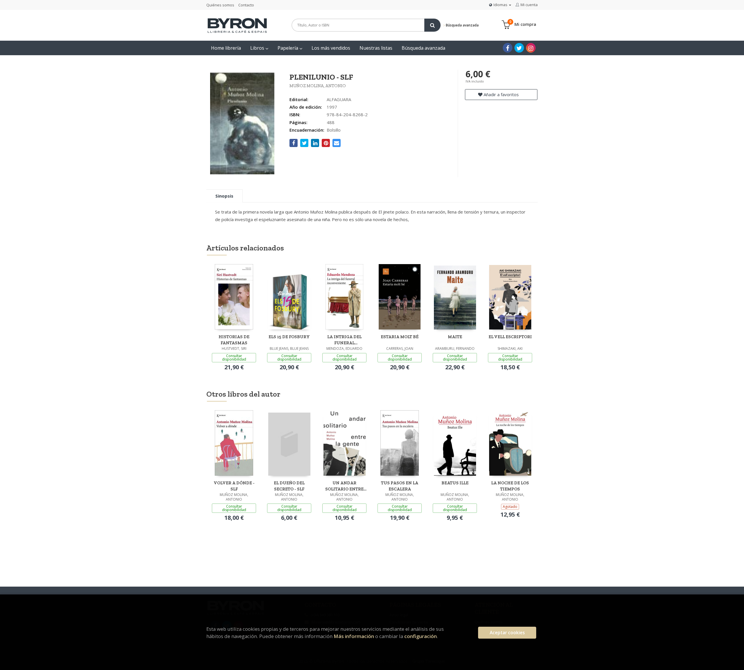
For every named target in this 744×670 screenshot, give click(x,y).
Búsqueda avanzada (462, 25)
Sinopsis (224, 196)
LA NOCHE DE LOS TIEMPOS (510, 486)
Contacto (246, 5)
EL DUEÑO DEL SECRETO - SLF (289, 486)
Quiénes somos (220, 5)
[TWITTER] (519, 48)
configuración (420, 636)
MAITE (455, 336)
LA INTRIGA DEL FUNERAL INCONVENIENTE (344, 339)
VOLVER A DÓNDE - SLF (234, 486)
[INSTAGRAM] (531, 48)
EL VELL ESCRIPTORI (510, 336)
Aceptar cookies (507, 633)
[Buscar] (432, 25)
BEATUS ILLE (454, 483)
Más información (354, 636)
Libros (257, 48)
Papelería (288, 48)
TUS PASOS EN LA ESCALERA (399, 486)
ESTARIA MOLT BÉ (400, 336)
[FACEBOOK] (507, 48)
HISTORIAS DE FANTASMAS (234, 339)
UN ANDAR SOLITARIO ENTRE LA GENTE (344, 486)
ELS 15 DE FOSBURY (289, 336)
